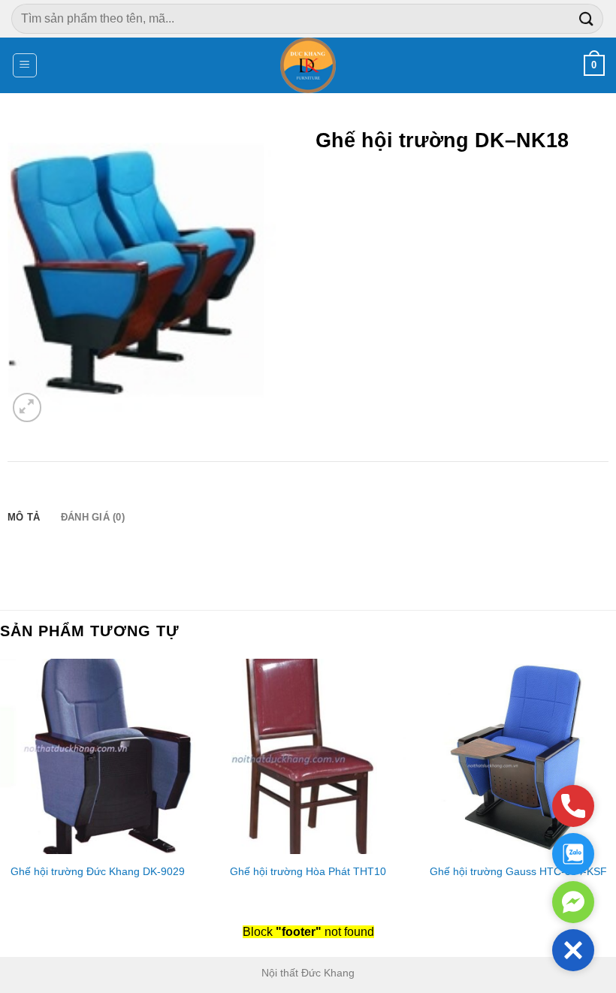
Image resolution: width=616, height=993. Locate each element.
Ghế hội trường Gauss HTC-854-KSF (518, 871)
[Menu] (25, 65)
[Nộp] (587, 18)
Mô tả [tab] (24, 517)
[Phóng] (27, 407)
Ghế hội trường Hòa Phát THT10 (308, 871)
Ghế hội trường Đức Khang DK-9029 (98, 871)
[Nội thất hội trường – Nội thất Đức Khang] (308, 65)
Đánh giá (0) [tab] (93, 517)
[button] (573, 950)
